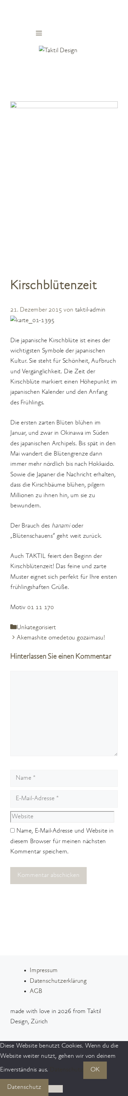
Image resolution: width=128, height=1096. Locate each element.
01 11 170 (40, 607)
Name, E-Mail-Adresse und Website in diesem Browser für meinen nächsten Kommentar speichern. (62, 841)
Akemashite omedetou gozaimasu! (61, 638)
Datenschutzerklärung (58, 981)
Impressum (44, 970)
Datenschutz (66, 1070)
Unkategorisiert (36, 627)
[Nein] (55, 1089)
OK (95, 1070)
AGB (36, 991)
